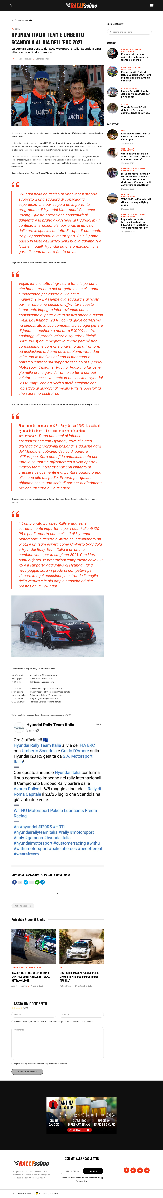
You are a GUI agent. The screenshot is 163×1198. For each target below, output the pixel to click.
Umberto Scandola (23, 906)
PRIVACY (146, 1194)
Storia (124, 104)
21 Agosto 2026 (127, 143)
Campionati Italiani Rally (24, 968)
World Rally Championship (133, 50)
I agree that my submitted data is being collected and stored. (40, 1063)
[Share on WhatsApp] (37, 882)
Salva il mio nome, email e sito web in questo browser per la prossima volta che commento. (54, 1021)
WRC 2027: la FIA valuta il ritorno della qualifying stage (136, 202)
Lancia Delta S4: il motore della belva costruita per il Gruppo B (136, 94)
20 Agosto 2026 (128, 232)
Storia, (125, 88)
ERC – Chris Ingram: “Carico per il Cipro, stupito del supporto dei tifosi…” (79, 976)
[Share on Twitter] (26, 882)
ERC (13, 59)
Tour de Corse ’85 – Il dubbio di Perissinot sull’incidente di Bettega (135, 110)
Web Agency (48, 1194)
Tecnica (133, 88)
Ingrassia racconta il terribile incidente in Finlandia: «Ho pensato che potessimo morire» (134, 223)
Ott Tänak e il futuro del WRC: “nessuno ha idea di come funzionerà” (136, 156)
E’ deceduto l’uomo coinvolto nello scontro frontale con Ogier (134, 57)
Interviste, (127, 169)
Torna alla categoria (23, 20)
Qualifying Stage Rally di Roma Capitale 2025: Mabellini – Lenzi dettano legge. (30, 976)
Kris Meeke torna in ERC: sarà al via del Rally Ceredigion (135, 136)
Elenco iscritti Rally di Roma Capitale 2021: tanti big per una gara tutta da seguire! (136, 76)
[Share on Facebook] (14, 882)
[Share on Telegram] (42, 882)
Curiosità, (126, 49)
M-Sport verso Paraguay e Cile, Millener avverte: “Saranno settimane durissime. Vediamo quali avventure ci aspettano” (136, 179)
